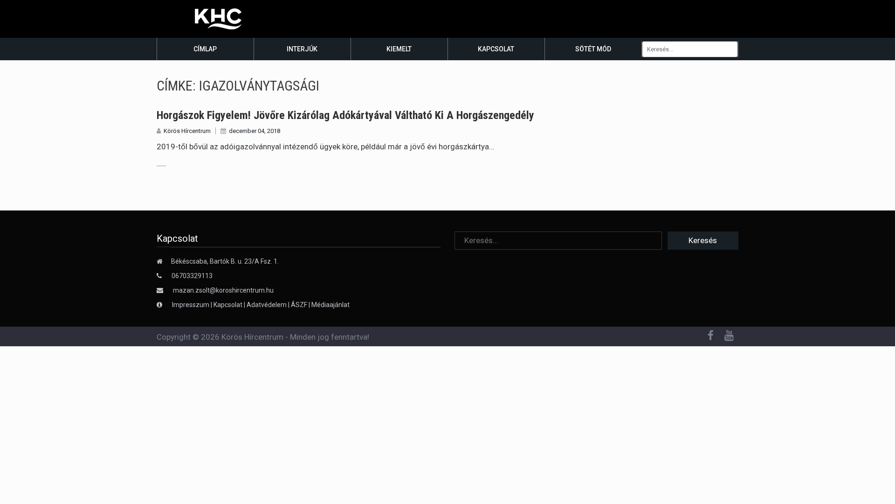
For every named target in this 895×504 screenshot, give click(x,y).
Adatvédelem (267, 304)
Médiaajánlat (330, 304)
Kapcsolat (496, 49)
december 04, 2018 (254, 130)
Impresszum (191, 304)
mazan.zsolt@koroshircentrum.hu (223, 290)
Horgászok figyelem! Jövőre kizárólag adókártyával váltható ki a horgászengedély (345, 115)
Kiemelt (399, 49)
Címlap (205, 49)
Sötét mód (593, 49)
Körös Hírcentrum (187, 130)
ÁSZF (299, 304)
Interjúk (302, 49)
